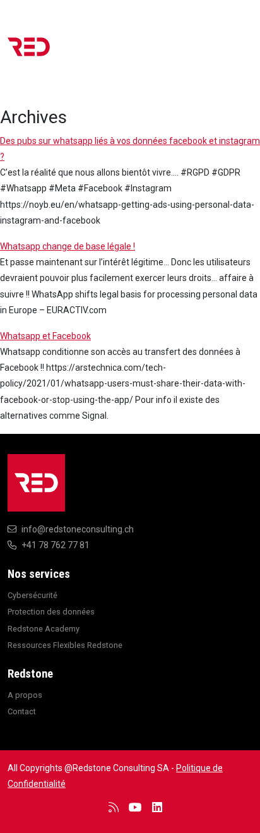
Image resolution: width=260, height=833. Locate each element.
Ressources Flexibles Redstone (65, 645)
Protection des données (51, 611)
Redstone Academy (44, 628)
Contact (22, 711)
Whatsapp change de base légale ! (67, 246)
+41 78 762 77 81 (55, 545)
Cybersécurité (32, 595)
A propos (25, 695)
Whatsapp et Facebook (45, 336)
